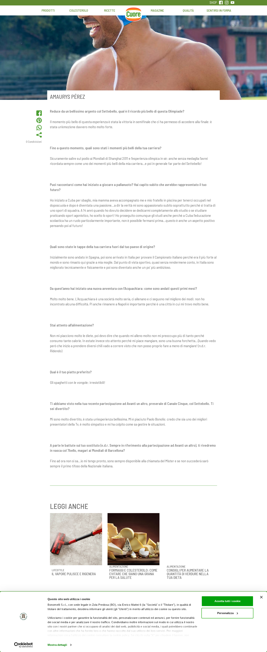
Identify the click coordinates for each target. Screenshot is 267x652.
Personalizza (225, 613)
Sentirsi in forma (219, 10)
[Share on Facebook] (39, 113)
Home (133, 12)
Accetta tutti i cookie (227, 601)
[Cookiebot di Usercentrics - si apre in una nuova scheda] (23, 645)
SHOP (213, 2)
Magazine (157, 10)
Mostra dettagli (57, 644)
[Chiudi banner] (261, 597)
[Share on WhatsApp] (39, 127)
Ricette (109, 10)
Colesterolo (78, 10)
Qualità (188, 10)
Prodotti (48, 10)
